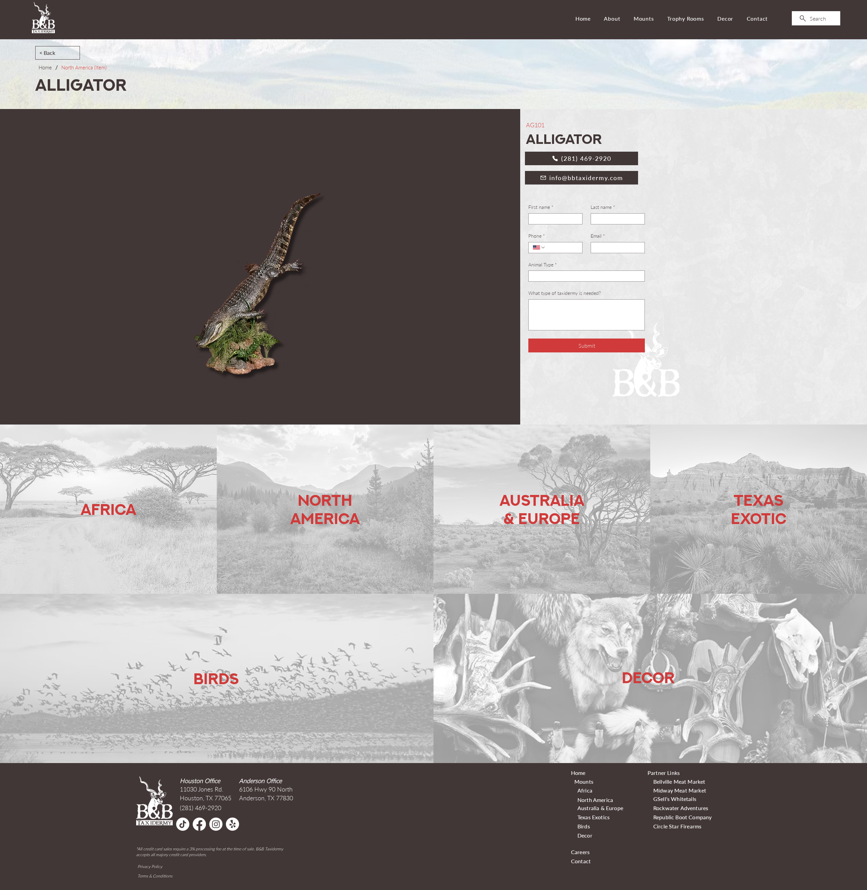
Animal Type (542, 264)
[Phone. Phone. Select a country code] (539, 247)
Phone (536, 236)
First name (540, 207)
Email (598, 236)
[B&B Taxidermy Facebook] (199, 824)
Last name (603, 207)
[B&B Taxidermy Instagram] (216, 824)
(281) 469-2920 (200, 807)
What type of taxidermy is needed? (564, 293)
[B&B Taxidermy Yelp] (232, 824)
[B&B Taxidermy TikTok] (182, 824)
